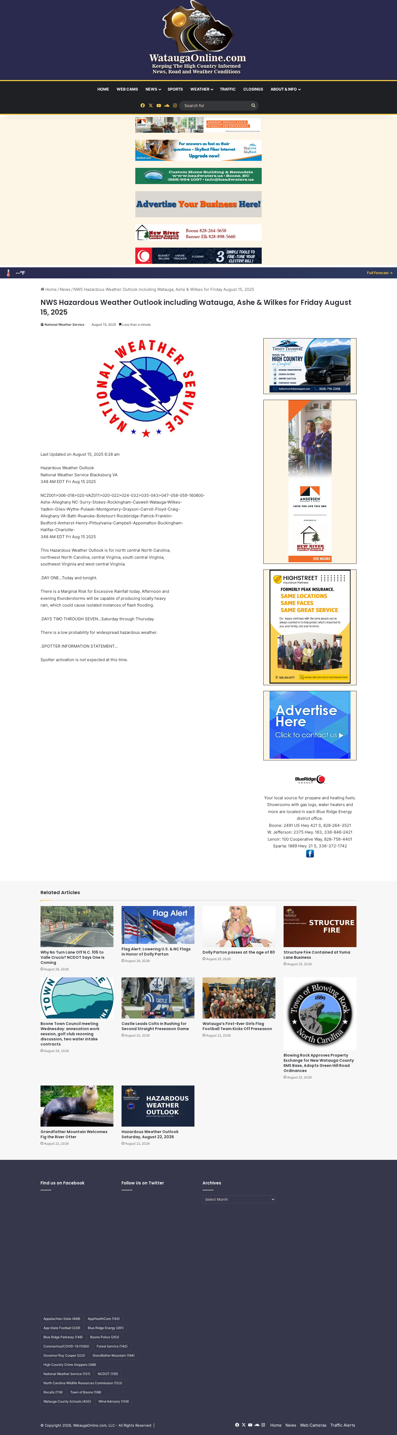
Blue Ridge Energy (106, 1328)
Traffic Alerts (342, 1425)
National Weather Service (64, 324)
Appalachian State (61, 1319)
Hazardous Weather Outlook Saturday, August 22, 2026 (150, 1134)
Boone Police (104, 1337)
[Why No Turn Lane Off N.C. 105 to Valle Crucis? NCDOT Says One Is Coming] (77, 926)
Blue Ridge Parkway (63, 1337)
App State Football (61, 1328)
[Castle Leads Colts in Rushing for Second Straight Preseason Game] (158, 997)
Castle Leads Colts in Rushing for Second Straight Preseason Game (155, 1026)
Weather (199, 89)
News (151, 89)
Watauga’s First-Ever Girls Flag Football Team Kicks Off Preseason (237, 1026)
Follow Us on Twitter (143, 1183)
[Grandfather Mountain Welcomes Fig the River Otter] (77, 1106)
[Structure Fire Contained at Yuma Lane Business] (320, 926)
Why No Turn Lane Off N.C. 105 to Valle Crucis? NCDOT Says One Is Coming (73, 957)
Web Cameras (313, 1425)
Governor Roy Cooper (64, 1355)
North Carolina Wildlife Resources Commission (82, 1383)
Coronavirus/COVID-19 (66, 1346)
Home (103, 89)
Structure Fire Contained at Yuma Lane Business (317, 955)
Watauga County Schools (67, 1401)
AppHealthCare (104, 1319)
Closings (253, 89)
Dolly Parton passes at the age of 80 (239, 952)
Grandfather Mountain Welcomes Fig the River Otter (74, 1134)
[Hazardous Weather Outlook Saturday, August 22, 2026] (158, 1106)
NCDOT (108, 1374)
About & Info (284, 89)
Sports (175, 89)
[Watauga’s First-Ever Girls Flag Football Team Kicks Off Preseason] (239, 997)
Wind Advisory (114, 1401)
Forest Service (112, 1346)
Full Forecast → (380, 273)
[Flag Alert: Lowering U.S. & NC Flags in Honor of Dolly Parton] (158, 925)
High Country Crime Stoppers (69, 1365)
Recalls (53, 1392)
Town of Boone (85, 1392)
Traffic (228, 89)
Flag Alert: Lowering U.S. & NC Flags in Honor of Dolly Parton (156, 951)
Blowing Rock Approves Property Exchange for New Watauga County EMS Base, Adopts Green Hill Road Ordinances (319, 1063)
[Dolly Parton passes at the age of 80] (239, 926)
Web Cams (127, 89)
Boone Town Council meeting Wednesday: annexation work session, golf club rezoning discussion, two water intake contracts (70, 1034)
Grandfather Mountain (113, 1355)
